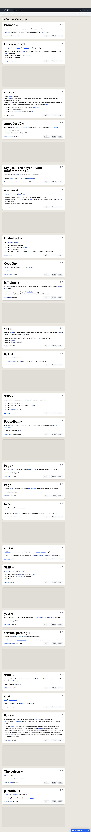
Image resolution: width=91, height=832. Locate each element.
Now (38, 679)
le (8, 48)
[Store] (84, 10)
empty (12, 621)
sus (4, 345)
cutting (16, 342)
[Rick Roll (15, 127)
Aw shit (7, 473)
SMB (5, 582)
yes (12, 407)
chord (60, 333)
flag (42, 425)
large (19, 194)
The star (6, 267)
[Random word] (81, 10)
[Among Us (57, 127)
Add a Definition (76, 14)
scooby (29, 292)
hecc (5, 517)
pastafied (6, 801)
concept (7, 286)
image (7, 194)
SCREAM (19, 640)
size (24, 194)
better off (10, 242)
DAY (24, 51)
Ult (20, 684)
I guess (20, 361)
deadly (32, 798)
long (32, 703)
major (23, 335)
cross (56, 513)
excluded (58, 286)
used (13, 400)
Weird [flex (13, 409)
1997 (43, 32)
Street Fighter (27, 400)
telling (14, 779)
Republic (40, 729)
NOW (6, 32)
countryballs (7, 427)
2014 (14, 175)
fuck (14, 703)
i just (16, 133)
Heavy (30, 199)
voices (9, 779)
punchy (18, 111)
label (46, 104)
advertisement (13, 700)
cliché (14, 794)
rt (28, 197)
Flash (17, 175)
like (15, 684)
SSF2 (5, 413)
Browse (14, 14)
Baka (5, 740)
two (17, 508)
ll (38, 251)
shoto (5, 115)
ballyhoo (6, 297)
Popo (5, 476)
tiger (29, 55)
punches (14, 358)
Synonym (55, 425)
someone (26, 48)
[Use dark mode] (87, 10)
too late (8, 775)
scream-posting (7, 643)
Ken (10, 98)
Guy (24, 267)
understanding (31, 178)
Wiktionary (8, 552)
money (6, 29)
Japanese (18, 721)
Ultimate (15, 681)
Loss (50, 127)
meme (18, 48)
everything (29, 251)
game (10, 96)
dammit (13, 133)
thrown (51, 617)
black (6, 53)
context (12, 333)
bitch (9, 621)
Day (32, 267)
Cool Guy (6, 274)
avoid (5, 288)
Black (26, 247)
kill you (22, 779)
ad (4, 707)
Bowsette (20, 577)
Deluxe (33, 575)
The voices (6, 782)
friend (17, 513)
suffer (6, 794)
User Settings (85, 14)
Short (5, 700)
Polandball (6, 434)
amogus (13, 340)
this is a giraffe (7, 61)
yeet (5, 559)
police (11, 469)
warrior (5, 207)
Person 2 (7, 133)
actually (6, 510)
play (20, 575)
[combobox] (47, 10)
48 (61, 199)
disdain (34, 555)
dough (14, 29)
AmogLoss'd (6, 136)
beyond (23, 178)
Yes (5, 721)
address (38, 552)
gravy (24, 29)
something (43, 617)
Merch (61, 36)
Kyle (5, 365)
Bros (22, 571)
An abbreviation (8, 571)
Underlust (6, 255)
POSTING (23, 640)
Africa (35, 719)
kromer (5, 36)
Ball (29, 469)
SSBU (5, 688)
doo (32, 292)
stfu (33, 111)
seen (17, 794)
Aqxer (10, 36)
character (33, 469)
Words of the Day (6, 14)
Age (54, 555)
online (21, 637)
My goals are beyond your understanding (12, 182)
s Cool (7, 271)
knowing (17, 242)
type (6, 425)
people (12, 727)
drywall (18, 358)
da (14, 473)
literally (22, 703)
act (37, 617)
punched (8, 361)
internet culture (43, 555)
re (6, 242)
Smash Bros (36, 107)
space (19, 431)
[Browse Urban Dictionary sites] (7, 10)
